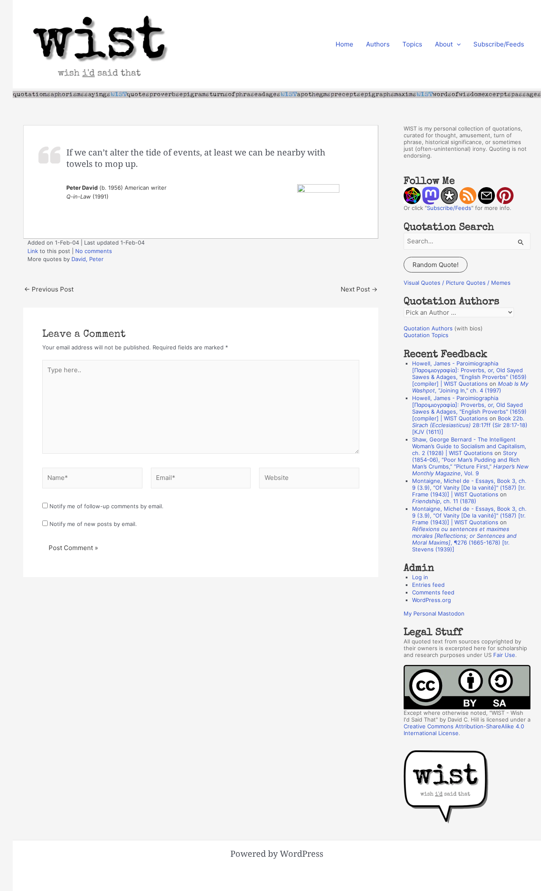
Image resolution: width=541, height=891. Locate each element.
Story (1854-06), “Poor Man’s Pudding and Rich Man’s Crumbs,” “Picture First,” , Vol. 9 (470, 463)
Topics (412, 44)
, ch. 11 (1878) (444, 501)
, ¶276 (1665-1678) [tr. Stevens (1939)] (464, 539)
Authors (378, 44)
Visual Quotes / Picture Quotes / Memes (457, 282)
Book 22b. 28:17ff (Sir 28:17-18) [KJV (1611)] (469, 425)
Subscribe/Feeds (498, 44)
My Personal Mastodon (434, 613)
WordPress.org (431, 600)
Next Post (359, 289)
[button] (457, 44)
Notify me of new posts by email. (93, 523)
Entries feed (428, 584)
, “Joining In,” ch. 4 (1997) (470, 387)
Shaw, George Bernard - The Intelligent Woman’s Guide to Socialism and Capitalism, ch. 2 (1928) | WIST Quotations (469, 446)
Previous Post (49, 289)
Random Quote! (436, 265)
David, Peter (87, 259)
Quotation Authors (428, 328)
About (444, 44)
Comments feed (433, 592)
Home (344, 44)
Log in (420, 577)
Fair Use (504, 654)
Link (32, 251)
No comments (93, 251)
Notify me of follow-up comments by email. (106, 506)
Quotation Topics (426, 335)
